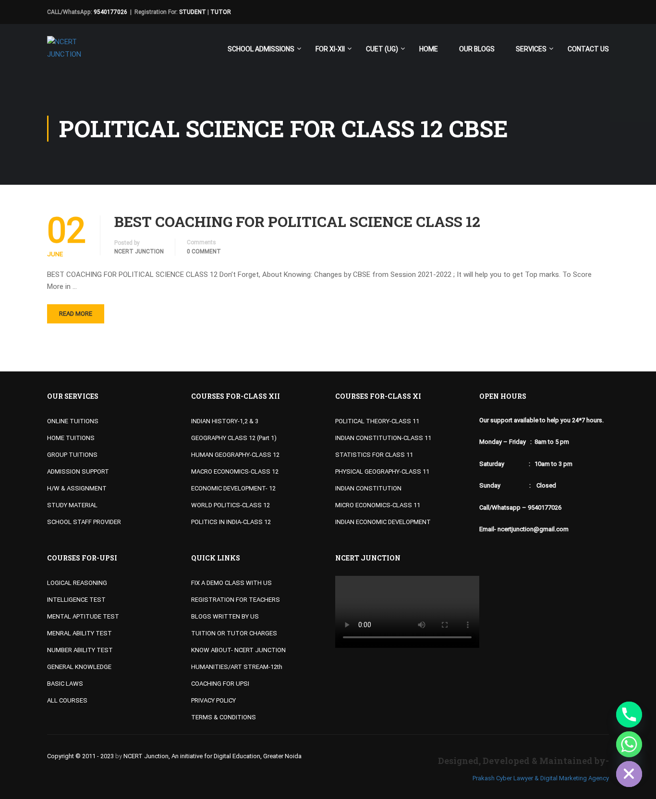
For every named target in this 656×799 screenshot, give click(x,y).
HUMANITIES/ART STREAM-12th (236, 666)
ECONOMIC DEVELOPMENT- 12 (233, 488)
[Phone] (629, 714)
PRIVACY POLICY (213, 700)
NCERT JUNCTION (139, 251)
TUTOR (220, 12)
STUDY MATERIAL (72, 505)
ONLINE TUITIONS (72, 421)
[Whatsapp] (629, 744)
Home (428, 49)
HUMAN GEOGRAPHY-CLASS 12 (235, 454)
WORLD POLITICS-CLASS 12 (230, 505)
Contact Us (588, 49)
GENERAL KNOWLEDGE (79, 666)
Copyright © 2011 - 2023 (80, 756)
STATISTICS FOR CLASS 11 (374, 454)
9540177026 (110, 12)
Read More (75, 313)
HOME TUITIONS (71, 437)
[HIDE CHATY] (629, 774)
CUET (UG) (382, 49)
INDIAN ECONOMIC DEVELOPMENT (383, 521)
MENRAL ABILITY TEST (79, 633)
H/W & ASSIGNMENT (77, 488)
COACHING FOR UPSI (220, 683)
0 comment (204, 251)
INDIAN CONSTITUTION (368, 488)
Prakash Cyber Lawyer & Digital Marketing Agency (541, 778)
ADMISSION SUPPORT (78, 471)
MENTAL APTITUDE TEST (83, 616)
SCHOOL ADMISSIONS (261, 49)
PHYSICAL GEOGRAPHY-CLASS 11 (382, 471)
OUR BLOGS (477, 49)
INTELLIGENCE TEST (76, 599)
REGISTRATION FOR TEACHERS (235, 599)
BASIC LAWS (65, 683)
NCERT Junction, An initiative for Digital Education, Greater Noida (212, 756)
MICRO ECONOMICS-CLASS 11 (377, 505)
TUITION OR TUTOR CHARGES (234, 633)
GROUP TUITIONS (72, 454)
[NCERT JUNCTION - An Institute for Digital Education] (66, 53)
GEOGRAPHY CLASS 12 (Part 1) (234, 437)
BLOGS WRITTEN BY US (225, 616)
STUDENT (192, 12)
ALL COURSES (67, 700)
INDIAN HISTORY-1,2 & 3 (224, 421)
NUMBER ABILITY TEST (80, 650)
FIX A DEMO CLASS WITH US (231, 582)
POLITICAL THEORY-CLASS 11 (377, 421)
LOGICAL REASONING (77, 582)
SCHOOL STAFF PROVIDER (84, 521)
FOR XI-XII (330, 49)
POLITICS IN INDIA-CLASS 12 (231, 521)
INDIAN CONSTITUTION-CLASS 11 (383, 437)
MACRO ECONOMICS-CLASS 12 (235, 471)
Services (531, 49)
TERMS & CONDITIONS (223, 717)
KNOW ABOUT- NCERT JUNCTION (238, 650)
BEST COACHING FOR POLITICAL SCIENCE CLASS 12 (297, 222)
